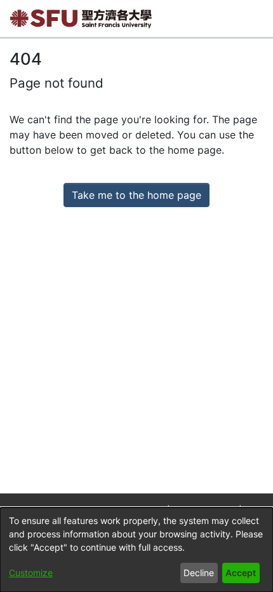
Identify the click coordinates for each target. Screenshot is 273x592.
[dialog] (136, 550)
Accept (240, 572)
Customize (31, 572)
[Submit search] (228, 18)
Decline (198, 572)
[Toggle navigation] (253, 18)
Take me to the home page (136, 195)
